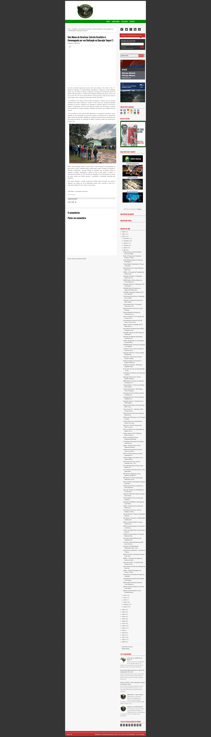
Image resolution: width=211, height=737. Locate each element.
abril (125, 599)
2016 (123, 625)
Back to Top (69, 734)
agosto (125, 247)
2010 (123, 639)
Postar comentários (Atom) (79, 258)
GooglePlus (130, 29)
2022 (123, 612)
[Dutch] (138, 111)
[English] (121, 111)
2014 (123, 630)
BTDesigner (132, 734)
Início (108, 21)
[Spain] (132, 111)
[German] (128, 111)
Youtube (139, 29)
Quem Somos (116, 21)
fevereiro (126, 604)
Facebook (122, 29)
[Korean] (132, 113)
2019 (123, 619)
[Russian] (121, 113)
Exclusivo (124, 21)
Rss (135, 29)
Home (69, 29)
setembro (126, 245)
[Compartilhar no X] (71, 202)
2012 (123, 635)
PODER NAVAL (125, 648)
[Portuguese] (125, 113)
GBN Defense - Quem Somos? (135, 694)
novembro (126, 240)
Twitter (126, 29)
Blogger (140, 209)
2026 (123, 231)
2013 (123, 632)
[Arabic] (135, 113)
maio (125, 597)
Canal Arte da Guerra (127, 646)
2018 (123, 621)
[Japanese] (128, 113)
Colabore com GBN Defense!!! (135, 706)
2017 (123, 623)
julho (125, 250)
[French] (125, 111)
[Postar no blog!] (70, 202)
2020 (123, 616)
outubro (126, 243)
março (125, 602)
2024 (123, 236)
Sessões (132, 21)
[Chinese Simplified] (138, 113)
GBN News (77, 43)
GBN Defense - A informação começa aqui (104, 734)
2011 (123, 637)
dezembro (126, 238)
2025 (123, 234)
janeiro (125, 606)
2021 (123, 614)
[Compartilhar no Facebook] (73, 202)
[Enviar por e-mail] (68, 202)
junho (125, 595)
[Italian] (135, 111)
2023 (123, 609)
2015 (123, 628)
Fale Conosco (70, 25)
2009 (123, 642)
